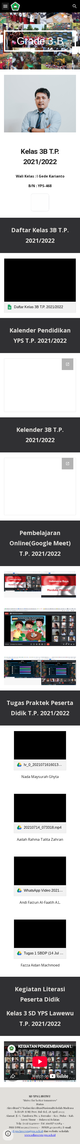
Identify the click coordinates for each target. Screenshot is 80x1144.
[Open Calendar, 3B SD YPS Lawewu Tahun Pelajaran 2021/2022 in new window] (67, 463)
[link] (40, 285)
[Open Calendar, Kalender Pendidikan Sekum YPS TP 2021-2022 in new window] (67, 364)
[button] (5, 6)
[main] (40, 41)
